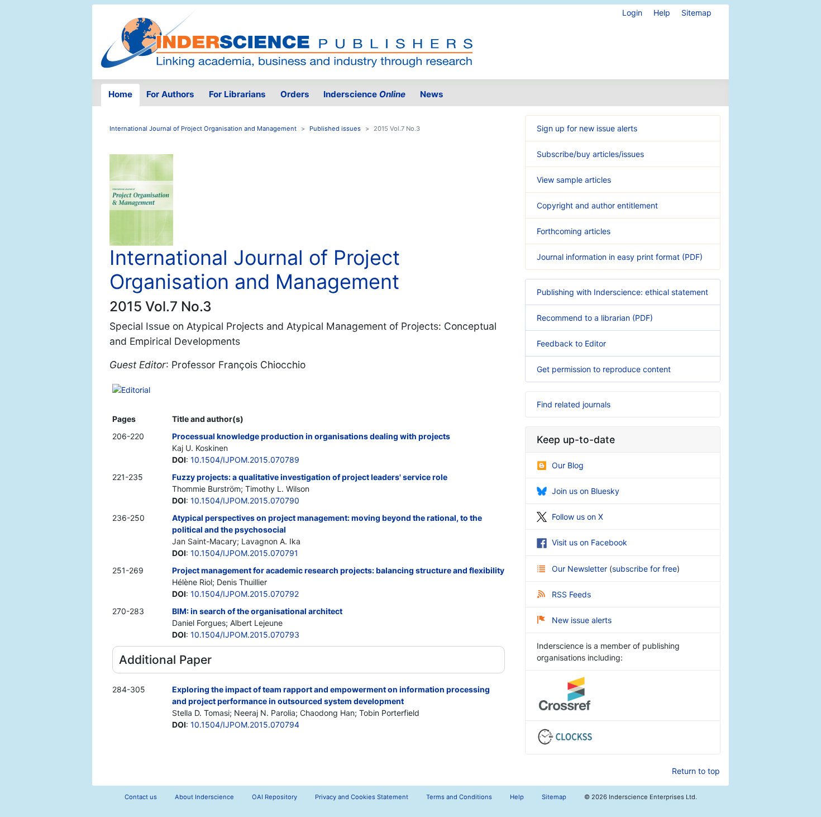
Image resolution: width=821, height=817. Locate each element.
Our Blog (568, 465)
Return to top (696, 771)
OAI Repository (274, 797)
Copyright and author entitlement (597, 205)
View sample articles (574, 179)
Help (661, 12)
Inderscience (364, 94)
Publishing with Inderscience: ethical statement (622, 292)
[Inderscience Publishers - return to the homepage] (286, 37)
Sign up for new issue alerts (587, 128)
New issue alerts (582, 620)
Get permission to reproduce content (604, 369)
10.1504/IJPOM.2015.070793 (244, 634)
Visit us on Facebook (589, 542)
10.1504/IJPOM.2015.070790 (244, 500)
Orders (294, 94)
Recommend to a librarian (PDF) (595, 317)
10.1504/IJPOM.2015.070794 (244, 724)
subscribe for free (644, 568)
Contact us (141, 797)
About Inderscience (204, 797)
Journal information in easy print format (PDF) (620, 257)
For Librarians (237, 94)
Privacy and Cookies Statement (361, 797)
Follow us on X (577, 516)
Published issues (335, 128)
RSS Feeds (571, 594)
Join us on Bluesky (585, 491)
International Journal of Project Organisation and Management (203, 128)
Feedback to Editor (571, 343)
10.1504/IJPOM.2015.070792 (244, 593)
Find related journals (573, 404)
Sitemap (696, 12)
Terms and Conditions (459, 797)
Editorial (135, 390)
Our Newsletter (580, 568)
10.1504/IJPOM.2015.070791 (244, 553)
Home (120, 94)
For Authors (170, 94)
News (431, 94)
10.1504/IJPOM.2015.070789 (244, 459)
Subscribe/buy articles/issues (590, 154)
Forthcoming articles (573, 231)
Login (632, 12)
